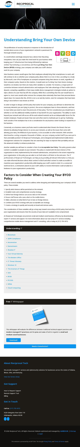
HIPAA (10, 284)
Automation (12, 242)
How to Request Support (12, 391)
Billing (6, 396)
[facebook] (5, 419)
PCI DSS (10, 280)
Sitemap (73, 431)
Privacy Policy (48, 441)
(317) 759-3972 (15, 408)
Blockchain (12, 235)
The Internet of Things (16, 269)
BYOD (10, 277)
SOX (9, 273)
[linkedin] (8, 419)
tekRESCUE (64, 431)
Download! (13, 340)
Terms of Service (60, 441)
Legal (40, 434)
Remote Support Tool (11, 393)
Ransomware (12, 246)
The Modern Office (14, 258)
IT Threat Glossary (14, 261)
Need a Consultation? (40, 346)
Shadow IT (11, 250)
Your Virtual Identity (15, 254)
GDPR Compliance (14, 239)
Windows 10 (12, 265)
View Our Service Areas (12, 377)
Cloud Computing (14, 288)
